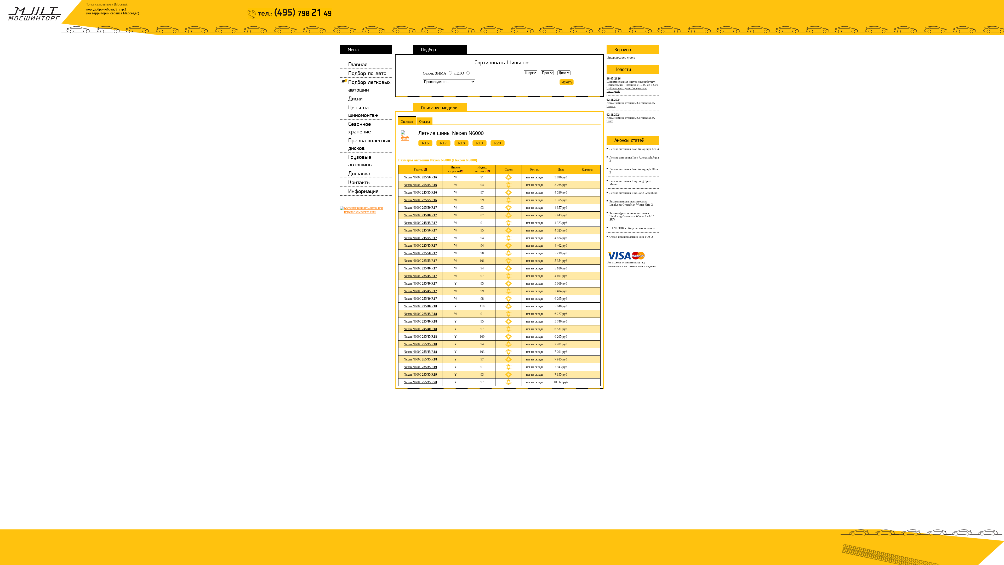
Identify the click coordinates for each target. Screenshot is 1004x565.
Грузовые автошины (360, 161)
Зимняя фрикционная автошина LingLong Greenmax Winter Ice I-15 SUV (631, 216)
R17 (443, 143)
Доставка (359, 173)
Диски (355, 98)
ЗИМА (440, 73)
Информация (363, 191)
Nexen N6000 (420, 177)
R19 (479, 143)
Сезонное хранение (359, 128)
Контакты (359, 182)
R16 (425, 143)
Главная (358, 64)
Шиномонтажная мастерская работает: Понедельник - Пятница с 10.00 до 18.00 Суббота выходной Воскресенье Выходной (632, 86)
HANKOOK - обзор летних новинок (632, 228)
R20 (497, 143)
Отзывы (424, 121)
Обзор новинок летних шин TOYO (631, 236)
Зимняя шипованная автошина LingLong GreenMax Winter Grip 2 (631, 203)
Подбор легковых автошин (369, 86)
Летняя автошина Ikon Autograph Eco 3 (634, 148)
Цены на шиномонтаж (363, 111)
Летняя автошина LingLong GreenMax (633, 192)
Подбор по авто (367, 73)
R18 (461, 143)
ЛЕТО (459, 73)
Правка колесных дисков (369, 144)
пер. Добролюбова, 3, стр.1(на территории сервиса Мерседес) (112, 11)
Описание (407, 121)
